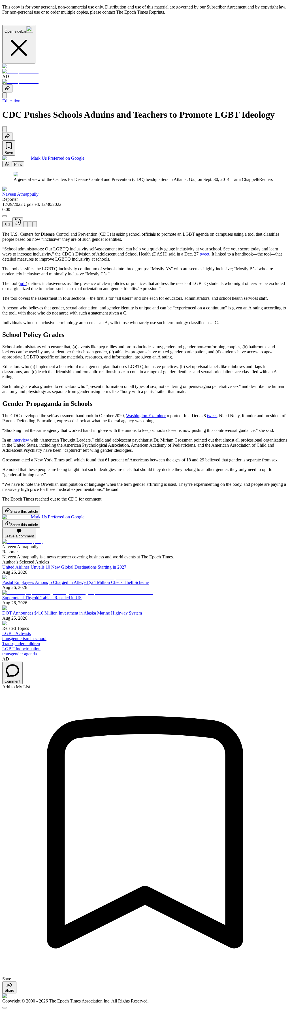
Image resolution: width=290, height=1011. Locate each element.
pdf (23, 283)
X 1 (7, 224)
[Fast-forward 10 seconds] (30, 224)
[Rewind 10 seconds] (17, 222)
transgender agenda (19, 653)
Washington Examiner (146, 415)
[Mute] (34, 224)
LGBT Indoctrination (21, 648)
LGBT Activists (16, 633)
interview (20, 440)
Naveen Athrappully (20, 194)
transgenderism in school (24, 638)
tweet (204, 254)
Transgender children (21, 643)
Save (9, 153)
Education (11, 100)
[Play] (25, 224)
